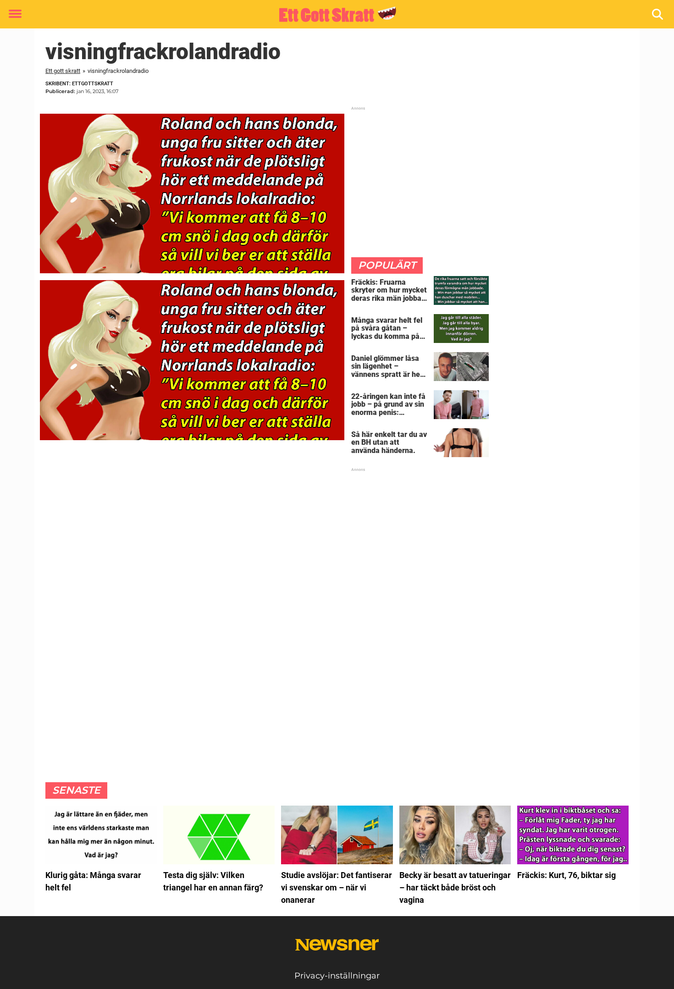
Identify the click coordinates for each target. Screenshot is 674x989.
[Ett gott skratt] (334, 15)
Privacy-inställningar (337, 976)
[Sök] (658, 14)
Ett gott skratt (62, 70)
